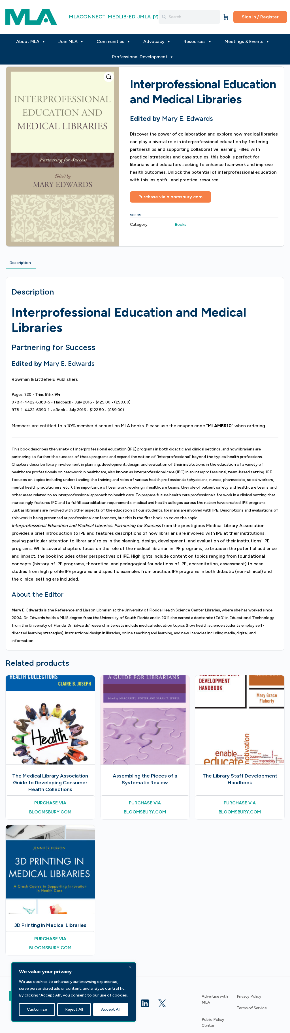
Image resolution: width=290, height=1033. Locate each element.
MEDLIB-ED (121, 17)
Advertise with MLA (215, 999)
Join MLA (68, 41)
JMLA (144, 17)
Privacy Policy (249, 996)
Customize (37, 1009)
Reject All (74, 1009)
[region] (73, 992)
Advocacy (154, 41)
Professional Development (139, 56)
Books (180, 224)
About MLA (27, 41)
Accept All (110, 1009)
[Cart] (226, 17)
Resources (195, 41)
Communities (110, 41)
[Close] (130, 967)
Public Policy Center (213, 1022)
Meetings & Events (244, 41)
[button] (109, 77)
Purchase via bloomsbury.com (170, 196)
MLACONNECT (87, 17)
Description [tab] (20, 262)
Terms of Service (252, 1008)
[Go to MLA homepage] (31, 16)
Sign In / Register (260, 17)
